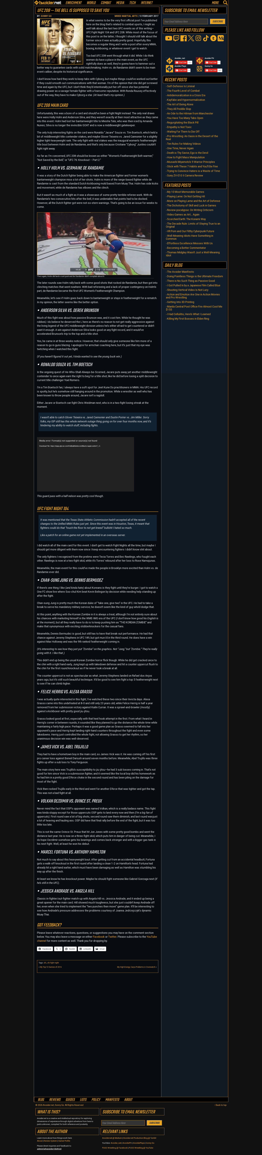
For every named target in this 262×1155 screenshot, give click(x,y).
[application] (85, 464)
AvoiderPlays (138, 1143)
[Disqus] (97, 1057)
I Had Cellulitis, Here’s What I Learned (189, 314)
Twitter (112, 936)
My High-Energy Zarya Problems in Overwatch (136, 967)
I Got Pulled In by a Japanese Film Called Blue (193, 285)
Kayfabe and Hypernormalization (186, 99)
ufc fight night (53, 963)
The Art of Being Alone (180, 104)
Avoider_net (116, 1143)
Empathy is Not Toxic (179, 127)
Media (120, 3)
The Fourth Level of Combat (183, 90)
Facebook (99, 936)
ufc (45, 963)
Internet (146, 3)
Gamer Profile (64, 1141)
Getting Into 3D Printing (180, 302)
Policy (95, 1099)
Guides (70, 1099)
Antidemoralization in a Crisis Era (186, 95)
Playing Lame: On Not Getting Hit (186, 196)
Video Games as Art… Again (183, 214)
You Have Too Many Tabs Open (185, 118)
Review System (50, 1141)
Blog (41, 1099)
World (91, 3)
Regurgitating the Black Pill (182, 122)
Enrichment (73, 3)
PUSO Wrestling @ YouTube (141, 1148)
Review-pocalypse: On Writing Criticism (190, 210)
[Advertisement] (97, 995)
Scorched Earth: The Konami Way (186, 219)
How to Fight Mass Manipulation (186, 157)
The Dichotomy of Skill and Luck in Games (191, 205)
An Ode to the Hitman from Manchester (190, 113)
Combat (106, 3)
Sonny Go (46, 16)
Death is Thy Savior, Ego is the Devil (187, 152)
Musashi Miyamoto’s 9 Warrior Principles (191, 161)
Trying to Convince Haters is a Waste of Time (193, 171)
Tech (132, 3)
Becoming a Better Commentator (186, 247)
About (128, 1099)
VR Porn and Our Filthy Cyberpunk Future (190, 231)
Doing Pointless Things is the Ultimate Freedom (195, 276)
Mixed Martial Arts (126, 16)
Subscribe (217, 21)
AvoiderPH (127, 1143)
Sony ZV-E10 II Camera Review (185, 175)
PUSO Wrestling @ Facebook (115, 1148)
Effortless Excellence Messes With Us (190, 243)
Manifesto (112, 1099)
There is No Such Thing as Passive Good (191, 280)
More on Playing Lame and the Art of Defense (193, 200)
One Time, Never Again (180, 148)
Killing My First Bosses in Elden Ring (188, 318)
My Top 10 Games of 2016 (51, 967)
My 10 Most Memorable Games (185, 191)
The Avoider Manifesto (180, 271)
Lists (83, 1099)
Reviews (54, 1099)
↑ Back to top (220, 1105)
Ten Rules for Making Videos (184, 143)
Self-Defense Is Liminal (181, 86)
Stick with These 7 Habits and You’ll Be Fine (192, 166)
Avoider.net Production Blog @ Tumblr (139, 1138)
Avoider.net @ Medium (112, 1138)
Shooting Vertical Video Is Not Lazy (187, 289)
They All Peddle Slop (179, 108)
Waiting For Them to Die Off (183, 131)
